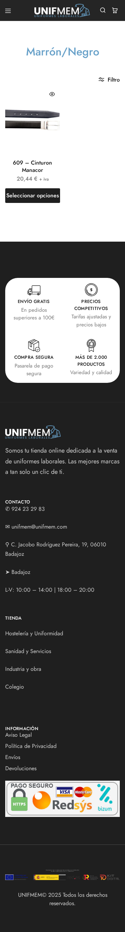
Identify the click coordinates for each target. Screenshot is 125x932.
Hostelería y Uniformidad (34, 633)
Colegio (14, 687)
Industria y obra (23, 669)
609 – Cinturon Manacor (32, 166)
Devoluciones (20, 768)
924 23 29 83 (28, 509)
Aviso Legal (18, 735)
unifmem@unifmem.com (39, 527)
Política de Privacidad (31, 746)
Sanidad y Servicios (28, 651)
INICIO (23, 64)
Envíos (12, 757)
